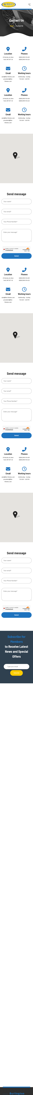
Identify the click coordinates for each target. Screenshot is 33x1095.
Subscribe (16, 673)
